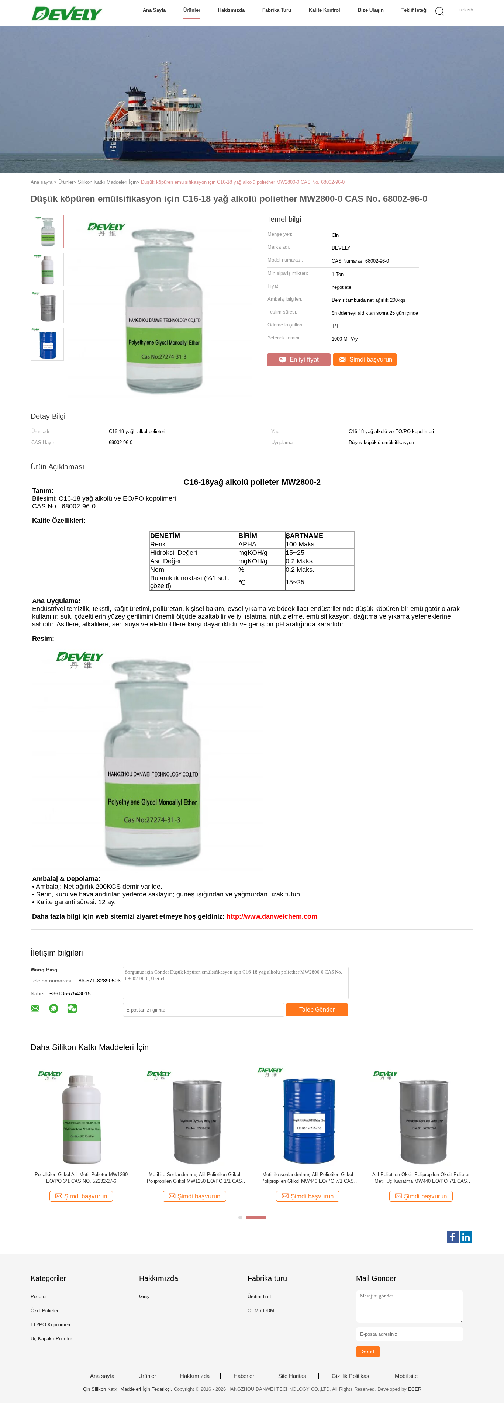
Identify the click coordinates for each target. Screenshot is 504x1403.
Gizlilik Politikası (351, 1376)
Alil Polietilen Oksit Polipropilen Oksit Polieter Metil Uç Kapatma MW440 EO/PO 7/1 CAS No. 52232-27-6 (421, 1178)
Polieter (39, 1296)
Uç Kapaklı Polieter (51, 1338)
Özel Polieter (44, 1310)
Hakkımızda (231, 10)
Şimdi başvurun (370, 359)
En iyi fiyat (303, 359)
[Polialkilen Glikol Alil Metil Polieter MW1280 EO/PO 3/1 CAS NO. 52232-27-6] (81, 1115)
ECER (414, 1389)
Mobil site (406, 1376)
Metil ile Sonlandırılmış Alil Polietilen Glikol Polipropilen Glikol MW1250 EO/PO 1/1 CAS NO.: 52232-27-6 (194, 1178)
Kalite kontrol (324, 10)
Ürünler (191, 10)
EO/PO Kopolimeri (50, 1324)
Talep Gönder (317, 1009)
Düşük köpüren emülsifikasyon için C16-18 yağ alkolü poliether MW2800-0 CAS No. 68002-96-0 (243, 182)
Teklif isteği (414, 10)
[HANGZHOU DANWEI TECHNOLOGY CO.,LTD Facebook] (453, 1237)
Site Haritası (293, 1376)
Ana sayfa (154, 10)
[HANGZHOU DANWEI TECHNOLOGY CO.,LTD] (67, 13)
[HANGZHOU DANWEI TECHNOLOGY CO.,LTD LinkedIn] (466, 1237)
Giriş (144, 1296)
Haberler (244, 1376)
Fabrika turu (276, 10)
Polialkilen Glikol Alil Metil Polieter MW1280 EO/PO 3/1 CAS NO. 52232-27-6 (81, 1178)
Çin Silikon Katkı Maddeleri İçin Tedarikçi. (128, 1389)
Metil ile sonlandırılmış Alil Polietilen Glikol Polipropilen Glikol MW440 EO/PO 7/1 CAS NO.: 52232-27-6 (307, 1178)
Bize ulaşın (371, 10)
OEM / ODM (261, 1310)
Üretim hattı (260, 1296)
